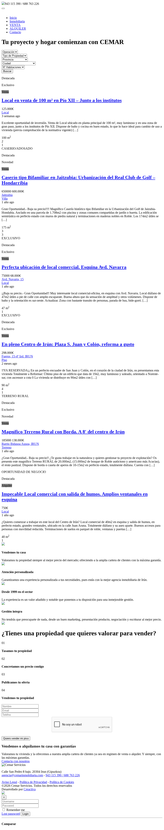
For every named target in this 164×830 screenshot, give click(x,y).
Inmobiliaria (17, 21)
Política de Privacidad (33, 782)
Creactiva (30, 789)
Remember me (15, 810)
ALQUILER (18, 28)
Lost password (11, 813)
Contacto (15, 32)
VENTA (15, 25)
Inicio (13, 17)
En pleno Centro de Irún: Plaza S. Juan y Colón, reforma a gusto (68, 344)
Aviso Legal (9, 782)
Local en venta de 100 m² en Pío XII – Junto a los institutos (62, 100)
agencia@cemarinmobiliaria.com (22, 775)
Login (25, 813)
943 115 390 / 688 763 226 (63, 775)
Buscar (7, 71)
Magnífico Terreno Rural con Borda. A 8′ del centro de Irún (63, 431)
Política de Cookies (62, 782)
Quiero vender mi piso (16, 738)
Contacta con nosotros (16, 761)
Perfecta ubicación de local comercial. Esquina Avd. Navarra (64, 267)
